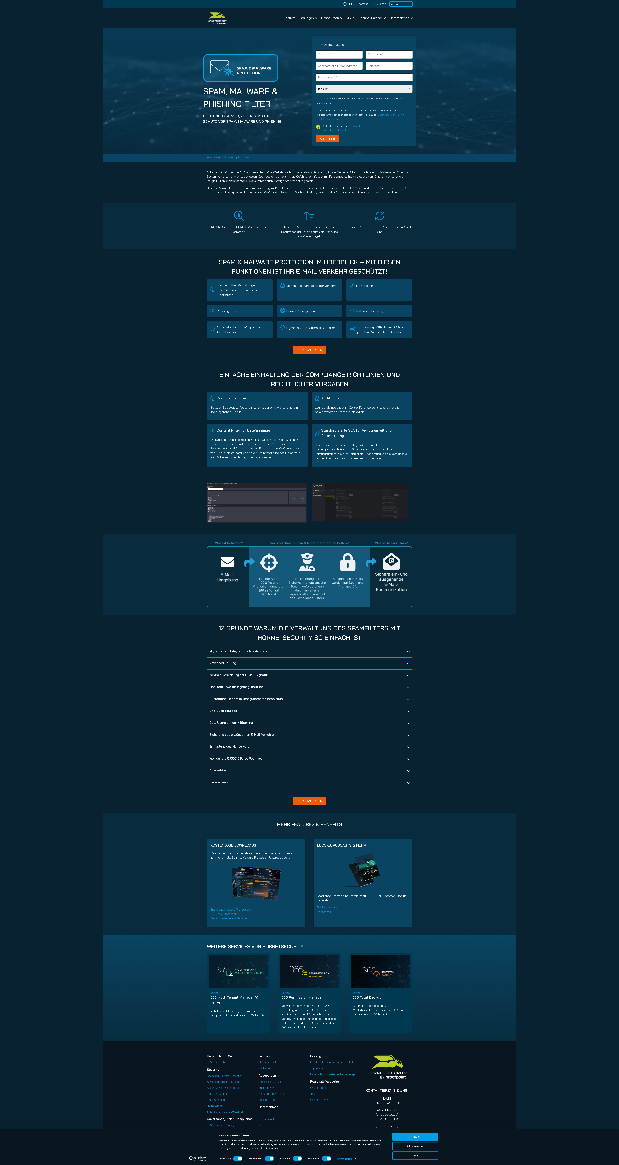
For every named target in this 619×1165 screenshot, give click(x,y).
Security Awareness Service (223, 1087)
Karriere (263, 1125)
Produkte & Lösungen (298, 18)
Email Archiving (216, 1099)
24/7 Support (378, 3)
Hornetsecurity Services (233, 157)
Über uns (264, 1113)
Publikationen (267, 1087)
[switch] (269, 1158)
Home (211, 157)
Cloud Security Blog (270, 1081)
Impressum (317, 1068)
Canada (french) (319, 1099)
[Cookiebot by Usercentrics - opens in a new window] (197, 1158)
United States (318, 1087)
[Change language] (349, 4)
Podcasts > (324, 912)
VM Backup (265, 1068)
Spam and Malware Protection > (231, 909)
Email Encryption (217, 1093)
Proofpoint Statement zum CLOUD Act (333, 1062)
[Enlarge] (302, 487)
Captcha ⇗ (335, 130)
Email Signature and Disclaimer (225, 1111)
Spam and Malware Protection (225, 1075)
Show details (344, 1158)
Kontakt (363, 3)
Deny (415, 1155)
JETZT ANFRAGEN (309, 350)
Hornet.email (214, 1105)
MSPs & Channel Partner (364, 18)
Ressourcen (330, 18)
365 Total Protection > (224, 914)
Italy (313, 1093)
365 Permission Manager (302, 997)
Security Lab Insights (271, 1093)
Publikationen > (327, 907)
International (266, 1119)
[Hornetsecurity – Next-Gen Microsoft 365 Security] (216, 18)
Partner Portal (403, 4)
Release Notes (267, 1099)
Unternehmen (399, 18)
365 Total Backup (366, 997)
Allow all (415, 1136)
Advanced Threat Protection (223, 1081)
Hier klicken (357, 126)
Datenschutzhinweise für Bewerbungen (333, 1074)
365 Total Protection (219, 1062)
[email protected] (387, 1114)
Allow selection (415, 1146)
